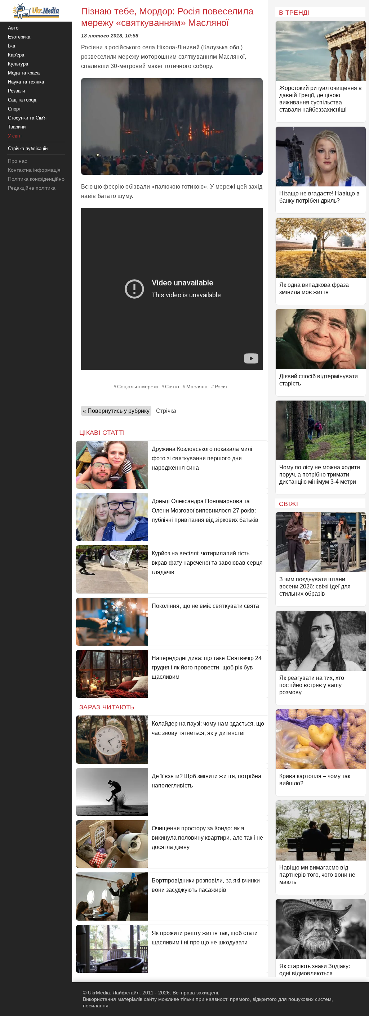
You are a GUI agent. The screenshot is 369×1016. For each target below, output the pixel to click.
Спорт (14, 109)
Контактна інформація (34, 170)
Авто (13, 28)
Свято (172, 386)
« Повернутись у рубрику (116, 411)
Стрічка (166, 411)
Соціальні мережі (137, 386)
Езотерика (19, 37)
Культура (18, 64)
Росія (221, 386)
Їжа (11, 46)
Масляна (197, 386)
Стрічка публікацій (28, 148)
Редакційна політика (31, 188)
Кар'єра (16, 55)
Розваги (16, 91)
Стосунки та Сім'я (27, 118)
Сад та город (22, 100)
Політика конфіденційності (39, 179)
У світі (15, 136)
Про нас (17, 161)
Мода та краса (24, 73)
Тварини (17, 127)
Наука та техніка (26, 82)
